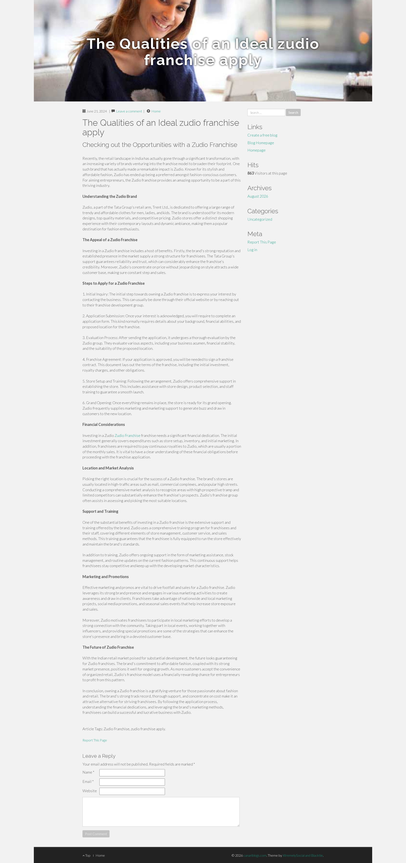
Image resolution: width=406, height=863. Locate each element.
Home (156, 111)
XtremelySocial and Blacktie (303, 855)
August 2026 (257, 196)
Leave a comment (129, 111)
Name (88, 772)
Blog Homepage (260, 142)
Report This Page (94, 740)
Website (89, 790)
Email (88, 781)
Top (88, 855)
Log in (252, 249)
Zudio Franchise (127, 435)
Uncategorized (259, 219)
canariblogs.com (254, 855)
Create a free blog (262, 135)
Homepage (256, 150)
